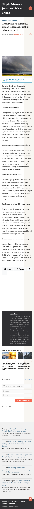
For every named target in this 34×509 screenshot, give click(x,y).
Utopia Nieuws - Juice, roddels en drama (12, 8)
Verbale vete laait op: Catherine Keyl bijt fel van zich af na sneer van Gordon (16, 444)
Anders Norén (15, 506)
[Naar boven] (30, 499)
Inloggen (29, 379)
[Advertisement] (17, 45)
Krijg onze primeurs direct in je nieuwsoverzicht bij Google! (15, 80)
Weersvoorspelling (9, 20)
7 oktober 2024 (18, 34)
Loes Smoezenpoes (17, 314)
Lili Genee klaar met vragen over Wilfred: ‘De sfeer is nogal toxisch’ (16, 483)
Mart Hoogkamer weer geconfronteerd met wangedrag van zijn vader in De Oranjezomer (16, 470)
